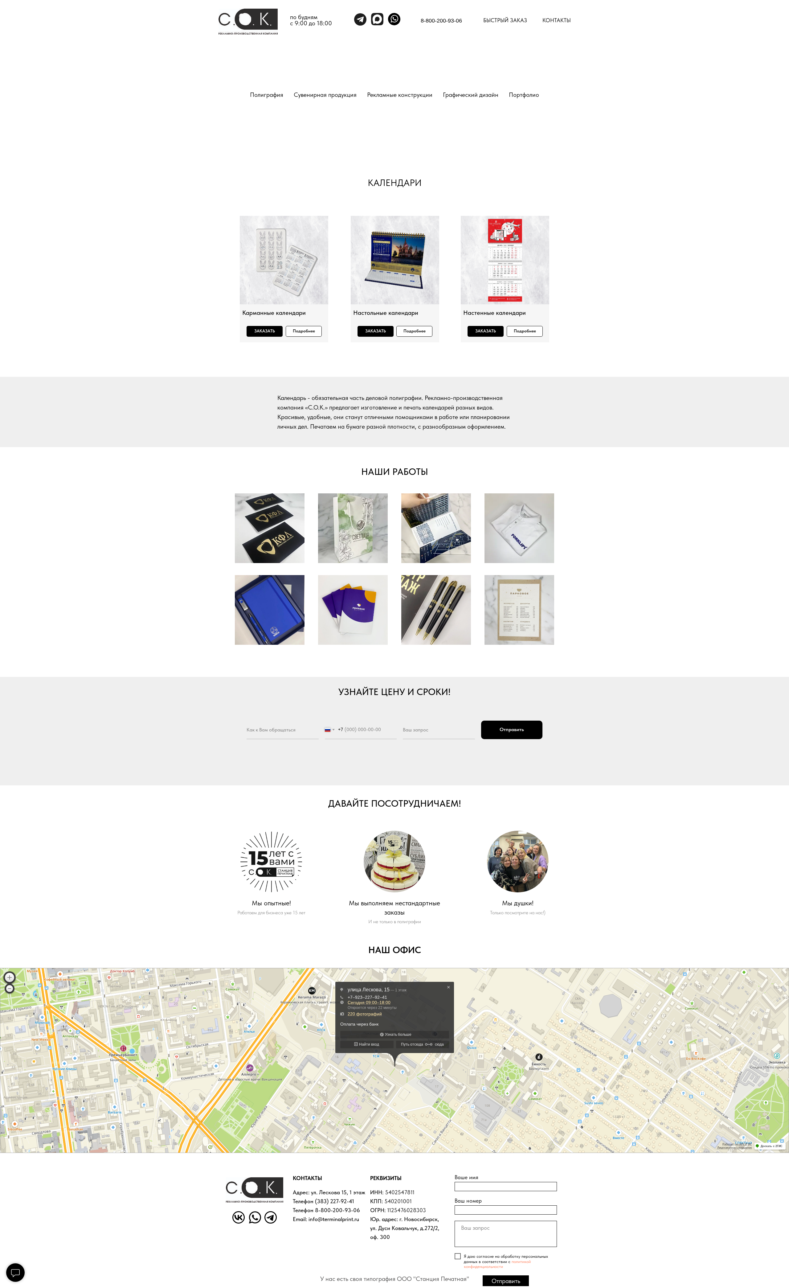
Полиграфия (266, 94)
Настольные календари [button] (385, 312)
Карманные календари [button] (274, 312)
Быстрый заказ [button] (505, 20)
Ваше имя (466, 1177)
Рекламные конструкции (399, 94)
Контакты (556, 20)
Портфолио (524, 94)
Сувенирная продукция (325, 94)
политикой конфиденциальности (497, 1264)
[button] (265, 331)
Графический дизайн (470, 94)
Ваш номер (468, 1200)
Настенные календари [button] (494, 312)
